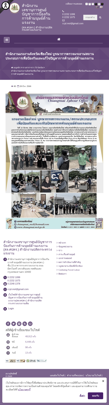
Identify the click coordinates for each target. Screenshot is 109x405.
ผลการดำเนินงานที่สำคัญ (69, 262)
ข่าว (60, 250)
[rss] (24, 324)
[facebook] (8, 324)
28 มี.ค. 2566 (24, 86)
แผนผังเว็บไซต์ (57, 375)
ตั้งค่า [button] (82, 395)
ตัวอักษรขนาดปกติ (86, 4)
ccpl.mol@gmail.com (72, 23)
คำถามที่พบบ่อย (75, 375)
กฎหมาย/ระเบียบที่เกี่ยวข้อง (70, 266)
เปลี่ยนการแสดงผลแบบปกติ (99, 4)
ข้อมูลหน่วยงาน (65, 246)
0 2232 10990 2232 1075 (68, 15)
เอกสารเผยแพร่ (65, 258)
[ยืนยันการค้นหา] (100, 17)
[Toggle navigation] (6, 40)
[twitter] (13, 324)
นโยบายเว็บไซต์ (93, 375)
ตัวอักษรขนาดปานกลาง (90, 4)
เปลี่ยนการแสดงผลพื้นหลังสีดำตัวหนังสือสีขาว (96, 4)
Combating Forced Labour (69, 270)
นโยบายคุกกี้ (24, 389)
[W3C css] (20, 360)
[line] (19, 324)
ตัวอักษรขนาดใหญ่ (93, 4)
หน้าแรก (62, 243)
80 (13, 86)
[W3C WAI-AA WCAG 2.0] (11, 360)
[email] (30, 324)
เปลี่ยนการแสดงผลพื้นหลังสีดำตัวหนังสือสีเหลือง (102, 4)
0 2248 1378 (14, 283)
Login (11, 308)
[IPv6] (31, 360)
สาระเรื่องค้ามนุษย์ (66, 254)
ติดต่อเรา (62, 274)
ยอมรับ (95, 395)
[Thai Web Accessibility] (42, 360)
